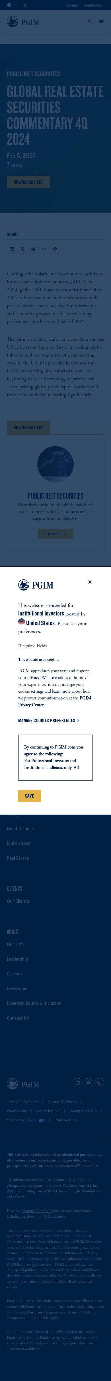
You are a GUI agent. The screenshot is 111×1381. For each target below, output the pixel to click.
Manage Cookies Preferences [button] (46, 720)
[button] (90, 586)
